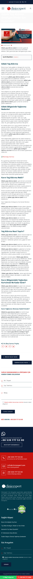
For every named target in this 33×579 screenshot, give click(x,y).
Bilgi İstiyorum (9, 577)
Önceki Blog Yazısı (11, 357)
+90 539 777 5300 (25, 577)
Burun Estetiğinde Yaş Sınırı (9, 522)
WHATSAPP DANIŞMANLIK (11, 445)
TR (25, 2)
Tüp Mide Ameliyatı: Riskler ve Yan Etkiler (13, 526)
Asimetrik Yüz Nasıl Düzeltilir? (9, 529)
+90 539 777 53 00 (16, 419)
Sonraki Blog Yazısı (21, 362)
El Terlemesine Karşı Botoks (9, 533)
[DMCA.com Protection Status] (22, 509)
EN (22, 2)
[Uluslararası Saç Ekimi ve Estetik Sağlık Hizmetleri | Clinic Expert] (16, 8)
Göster (16, 57)
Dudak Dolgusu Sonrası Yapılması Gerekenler (13, 537)
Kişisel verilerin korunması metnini (13, 402)
